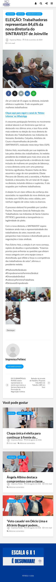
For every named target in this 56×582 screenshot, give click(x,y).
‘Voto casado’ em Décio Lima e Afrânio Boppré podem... (27, 523)
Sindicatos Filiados (34, 14)
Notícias (21, 14)
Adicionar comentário (27, 443)
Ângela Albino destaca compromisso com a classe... (26, 479)
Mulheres (10, 14)
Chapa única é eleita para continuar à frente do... (24, 435)
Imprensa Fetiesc (15, 40)
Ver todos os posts (14, 366)
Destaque (11, 330)
